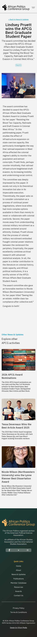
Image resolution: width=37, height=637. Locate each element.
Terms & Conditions (18, 612)
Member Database (18, 583)
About (18, 570)
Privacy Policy (18, 608)
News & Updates (19, 574)
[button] (33, 7)
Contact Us (18, 595)
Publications (18, 579)
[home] (15, 7)
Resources (18, 587)
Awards (18, 591)
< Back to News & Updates (18, 19)
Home (18, 566)
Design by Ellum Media (18, 628)
